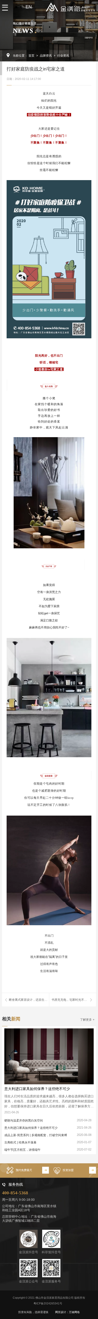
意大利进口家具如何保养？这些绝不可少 (37, 1089)
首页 (31, 55)
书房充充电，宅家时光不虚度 (71, 999)
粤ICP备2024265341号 (48, 1303)
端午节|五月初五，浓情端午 (22, 1149)
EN (29, 6)
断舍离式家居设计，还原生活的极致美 (29, 999)
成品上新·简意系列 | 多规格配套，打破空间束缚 (35, 1135)
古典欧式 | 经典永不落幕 (20, 1142)
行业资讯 (63, 55)
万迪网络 (74, 1312)
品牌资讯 (46, 55)
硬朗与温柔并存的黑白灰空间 (23, 1120)
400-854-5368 (15, 1192)
